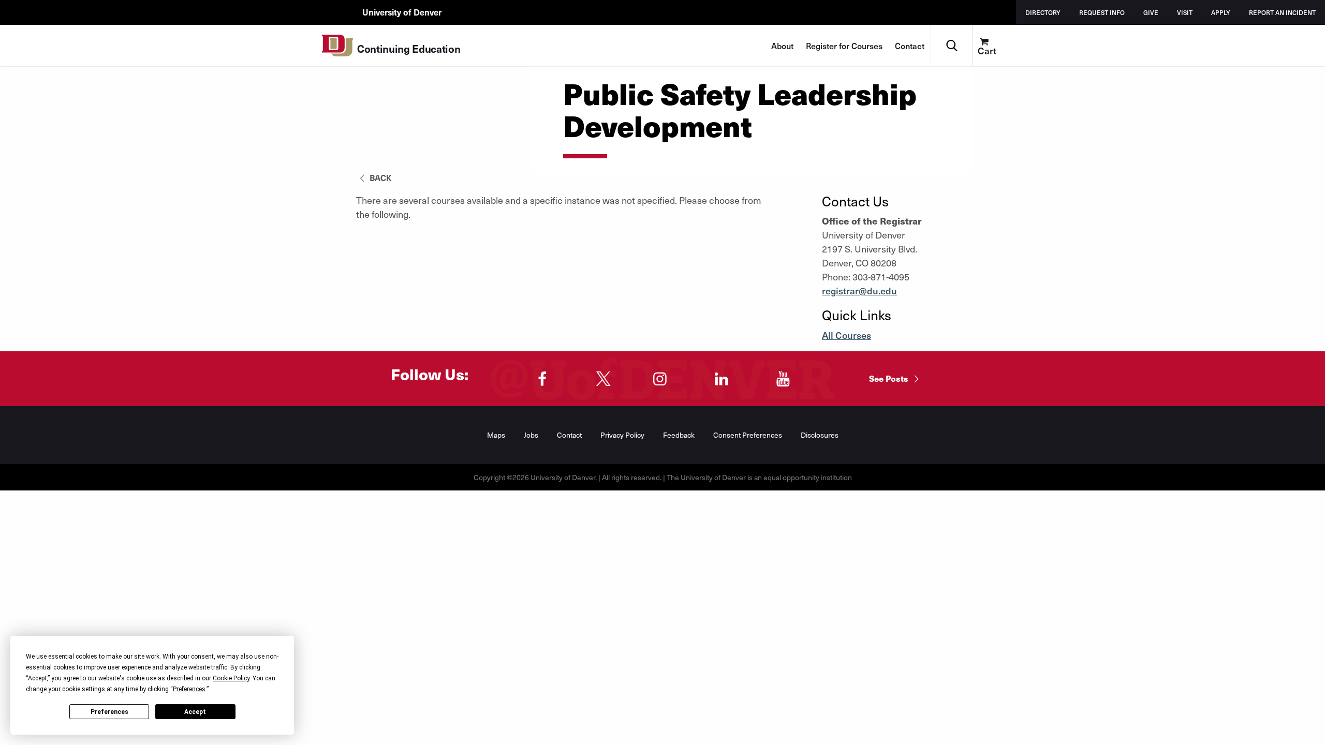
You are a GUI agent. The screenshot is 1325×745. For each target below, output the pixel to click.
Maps (496, 435)
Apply (1220, 12)
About (782, 45)
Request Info (1102, 12)
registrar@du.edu (859, 290)
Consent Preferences (747, 435)
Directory (1043, 12)
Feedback (679, 435)
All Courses (846, 335)
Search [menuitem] (951, 28)
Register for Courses (844, 45)
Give (1150, 12)
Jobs (531, 435)
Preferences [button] (189, 689)
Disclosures (819, 435)
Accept (195, 712)
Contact (909, 45)
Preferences (109, 712)
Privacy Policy (622, 435)
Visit (1184, 12)
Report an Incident (1282, 12)
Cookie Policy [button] (231, 678)
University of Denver (401, 12)
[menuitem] (992, 45)
